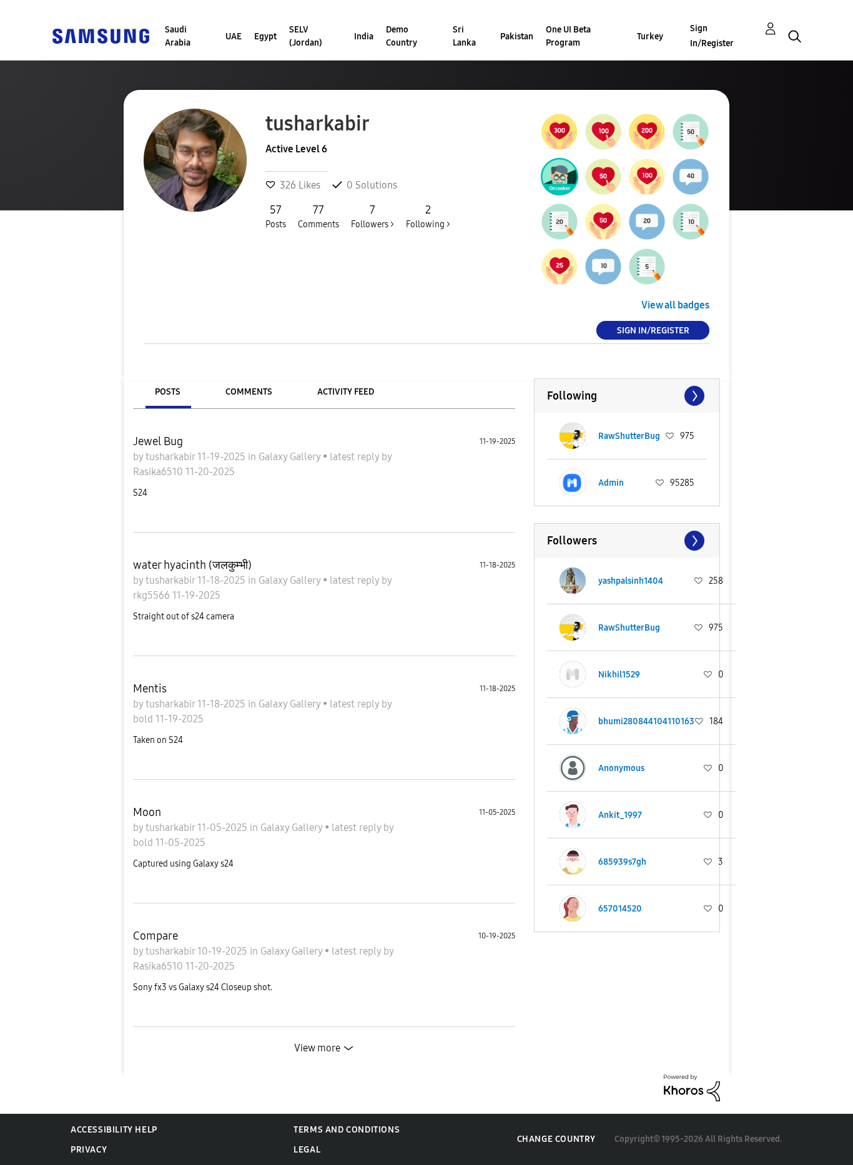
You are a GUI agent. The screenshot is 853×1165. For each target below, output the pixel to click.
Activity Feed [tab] (345, 391)
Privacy (89, 1149)
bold (144, 719)
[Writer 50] (690, 131)
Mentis (150, 689)
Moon (147, 812)
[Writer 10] (690, 221)
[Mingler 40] (690, 176)
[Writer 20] (559, 221)
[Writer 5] (647, 266)
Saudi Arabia (177, 36)
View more (317, 1048)
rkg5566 (152, 595)
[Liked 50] (603, 221)
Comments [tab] (248, 391)
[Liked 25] (559, 266)
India (363, 36)
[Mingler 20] (647, 221)
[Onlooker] (559, 176)
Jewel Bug (158, 441)
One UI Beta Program (568, 36)
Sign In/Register (712, 36)
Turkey (650, 36)
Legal (306, 1149)
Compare (155, 936)
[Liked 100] (647, 176)
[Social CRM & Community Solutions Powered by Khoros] (692, 1087)
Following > (428, 216)
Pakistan (516, 36)
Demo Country (401, 36)
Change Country (556, 1139)
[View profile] (573, 436)
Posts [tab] (167, 391)
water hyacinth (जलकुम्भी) (192, 565)
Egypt (265, 36)
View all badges (675, 305)
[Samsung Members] (100, 35)
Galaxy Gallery (291, 457)
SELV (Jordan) (305, 36)
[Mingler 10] (603, 266)
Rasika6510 (159, 472)
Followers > (372, 216)
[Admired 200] (647, 131)
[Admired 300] (559, 131)
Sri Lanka (464, 36)
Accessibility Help (114, 1129)
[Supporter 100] (603, 131)
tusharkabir (171, 457)
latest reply (356, 457)
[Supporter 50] (603, 176)
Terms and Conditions (346, 1129)
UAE (233, 36)
